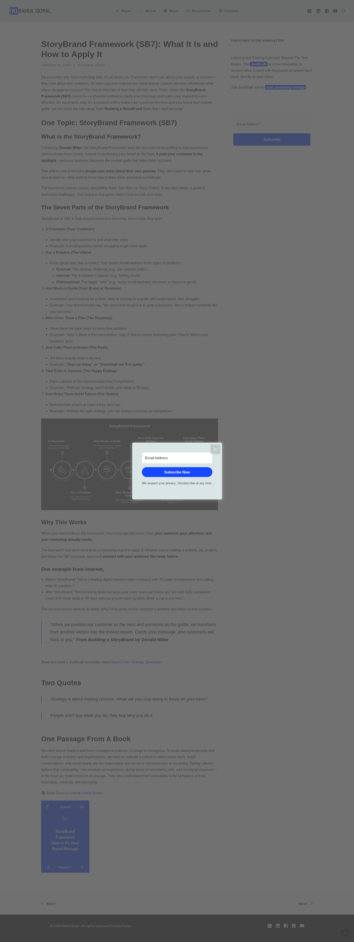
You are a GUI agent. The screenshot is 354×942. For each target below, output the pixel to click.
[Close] (215, 449)
